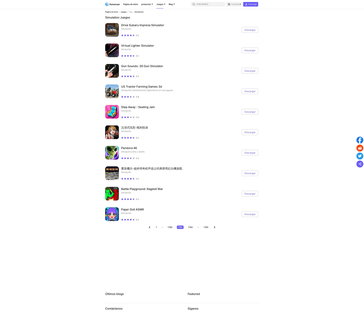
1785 (206, 227)
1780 (170, 227)
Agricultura (152, 90)
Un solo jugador (166, 90)
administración (139, 90)
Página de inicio (130, 4)
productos (146, 4)
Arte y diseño (138, 151)
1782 (190, 227)
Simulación (139, 12)
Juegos (159, 4)
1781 (180, 227)
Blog (171, 4)
